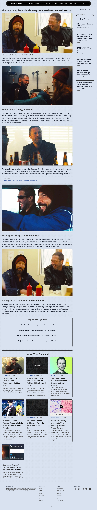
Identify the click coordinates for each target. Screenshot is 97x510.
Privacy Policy (60, 488)
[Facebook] (75, 489)
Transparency (60, 500)
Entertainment (72, 3)
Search (40, 498)
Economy (37, 3)
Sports (66, 3)
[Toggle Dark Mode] (84, 3)
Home (40, 488)
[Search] (92, 14)
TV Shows (12, 54)
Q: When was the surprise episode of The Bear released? (37, 330)
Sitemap (41, 500)
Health (61, 3)
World (42, 3)
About (40, 490)
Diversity (59, 493)
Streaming (17, 54)
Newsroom (5, 54)
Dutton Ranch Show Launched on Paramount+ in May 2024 (20, 180)
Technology (55, 3)
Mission (40, 493)
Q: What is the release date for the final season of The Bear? (37, 335)
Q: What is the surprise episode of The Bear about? (38, 325)
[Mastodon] (86, 489)
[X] (79, 489)
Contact (40, 491)
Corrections (41, 495)
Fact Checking (60, 497)
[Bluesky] (90, 489)
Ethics (58, 498)
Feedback (41, 497)
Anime (4, 417)
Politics (31, 3)
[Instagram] (83, 489)
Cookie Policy (60, 491)
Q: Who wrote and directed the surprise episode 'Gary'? (38, 341)
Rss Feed (41, 502)
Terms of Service (60, 490)
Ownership (59, 495)
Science (48, 3)
